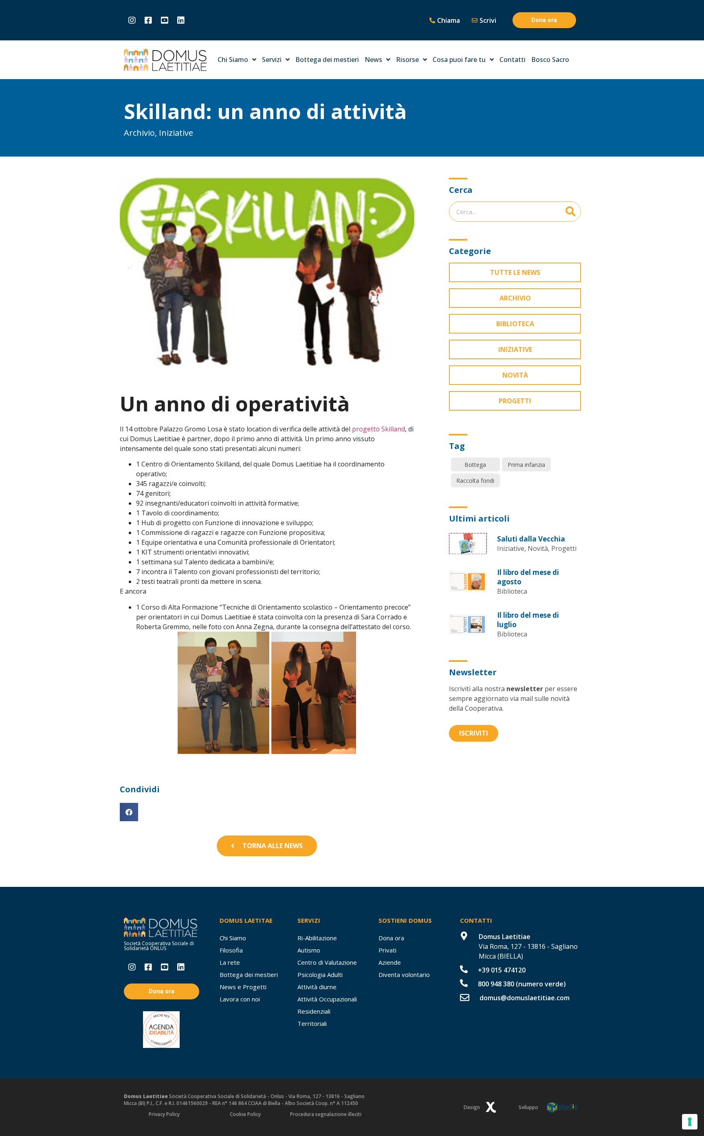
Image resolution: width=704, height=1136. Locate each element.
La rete (230, 962)
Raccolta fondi (475, 480)
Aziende (389, 962)
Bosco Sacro (550, 59)
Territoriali (312, 1023)
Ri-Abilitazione (317, 938)
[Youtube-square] (164, 20)
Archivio (139, 132)
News (373, 59)
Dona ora (391, 938)
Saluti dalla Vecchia (531, 539)
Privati (387, 950)
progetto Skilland (378, 428)
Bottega (475, 465)
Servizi (272, 59)
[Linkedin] (181, 20)
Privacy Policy (164, 1114)
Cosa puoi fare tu (459, 59)
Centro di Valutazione (327, 962)
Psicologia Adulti (320, 974)
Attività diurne (317, 987)
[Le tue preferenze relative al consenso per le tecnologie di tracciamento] (689, 1121)
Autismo (308, 950)
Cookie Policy (245, 1114)
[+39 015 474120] (464, 969)
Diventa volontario (404, 974)
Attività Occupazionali (327, 999)
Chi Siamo (233, 59)
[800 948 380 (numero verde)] (464, 983)
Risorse (407, 59)
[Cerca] (570, 211)
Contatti (512, 59)
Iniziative (176, 132)
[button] (129, 812)
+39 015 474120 (502, 970)
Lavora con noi (240, 999)
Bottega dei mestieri (327, 59)
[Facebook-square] (148, 20)
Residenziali (313, 1011)
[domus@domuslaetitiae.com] (464, 997)
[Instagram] (132, 20)
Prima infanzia (526, 465)
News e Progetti (243, 987)
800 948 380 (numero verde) (522, 983)
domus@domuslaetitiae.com (525, 997)
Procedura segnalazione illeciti (325, 1114)
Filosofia (231, 950)
